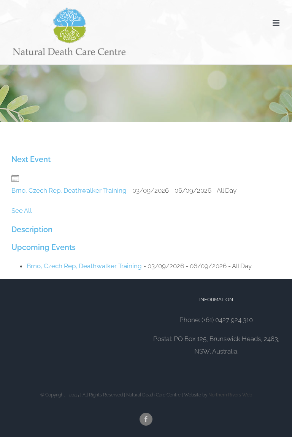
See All (21, 210)
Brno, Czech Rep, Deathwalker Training (69, 190)
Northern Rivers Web (230, 395)
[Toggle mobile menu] (277, 23)
